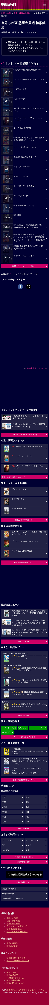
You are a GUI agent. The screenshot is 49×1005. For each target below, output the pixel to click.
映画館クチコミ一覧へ (24, 857)
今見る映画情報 (13, 980)
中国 (4, 817)
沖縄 (27, 822)
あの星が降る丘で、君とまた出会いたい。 (28, 109)
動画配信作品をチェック (23, 562)
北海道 (4, 807)
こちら (12, 274)
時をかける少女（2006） (24, 205)
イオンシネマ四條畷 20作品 (19, 63)
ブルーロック (19, 99)
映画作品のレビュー (15, 929)
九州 (4, 822)
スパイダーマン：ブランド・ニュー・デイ (27, 119)
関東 (27, 797)
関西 (4, 802)
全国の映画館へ (24, 829)
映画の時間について (24, 882)
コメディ (5, 850)
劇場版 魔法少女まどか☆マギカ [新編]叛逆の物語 (28, 247)
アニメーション (32, 840)
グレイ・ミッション (22, 176)
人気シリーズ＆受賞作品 (17, 926)
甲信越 (4, 812)
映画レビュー (23, 715)
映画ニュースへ (24, 641)
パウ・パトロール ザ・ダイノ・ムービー (29, 80)
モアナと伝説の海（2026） (25, 147)
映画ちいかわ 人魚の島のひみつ (27, 70)
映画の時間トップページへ (12, 898)
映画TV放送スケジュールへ (24, 780)
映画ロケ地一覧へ (24, 862)
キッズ (28, 845)
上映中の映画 (12, 918)
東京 (4, 797)
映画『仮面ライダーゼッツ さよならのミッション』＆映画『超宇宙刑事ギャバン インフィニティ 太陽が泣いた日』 (29, 238)
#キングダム (6, 732)
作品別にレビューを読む (17, 931)
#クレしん (22, 728)
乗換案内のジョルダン (16, 990)
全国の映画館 (12, 943)
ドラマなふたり (20, 89)
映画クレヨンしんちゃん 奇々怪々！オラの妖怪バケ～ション (29, 139)
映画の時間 (6, 13)
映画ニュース (12, 972)
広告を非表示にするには (35, 368)
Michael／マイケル (21, 196)
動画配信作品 (12, 975)
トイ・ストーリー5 (21, 167)
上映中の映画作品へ (10, 889)
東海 (27, 802)
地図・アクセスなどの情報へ (23, 266)
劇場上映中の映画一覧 (24, 520)
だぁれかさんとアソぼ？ (23, 256)
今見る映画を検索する (23, 13)
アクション (6, 840)
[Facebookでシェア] (20, 286)
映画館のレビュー (14, 946)
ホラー (28, 850)
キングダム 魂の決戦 (22, 128)
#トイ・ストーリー (37, 728)
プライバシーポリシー (37, 990)
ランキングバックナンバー (18, 960)
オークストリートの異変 (23, 186)
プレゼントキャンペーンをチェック (24, 435)
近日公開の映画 (13, 923)
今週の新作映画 (13, 921)
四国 (27, 817)
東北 (27, 807)
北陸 (27, 812)
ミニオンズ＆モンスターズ (24, 157)
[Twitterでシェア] (28, 286)
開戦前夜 (17, 215)
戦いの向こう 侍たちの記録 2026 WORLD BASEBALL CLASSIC (27, 226)
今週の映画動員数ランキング (13, 477)
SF (3, 845)
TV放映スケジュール (15, 978)
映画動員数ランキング (16, 958)
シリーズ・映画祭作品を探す (23, 737)
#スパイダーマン (8, 728)
